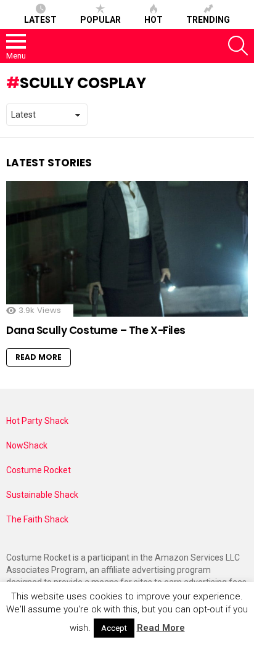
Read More (38, 357)
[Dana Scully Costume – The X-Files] (127, 249)
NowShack (26, 445)
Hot (153, 20)
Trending (208, 20)
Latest (40, 20)
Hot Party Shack (37, 421)
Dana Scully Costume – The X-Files (96, 330)
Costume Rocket (38, 470)
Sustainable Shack (42, 495)
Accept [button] (114, 628)
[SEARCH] (238, 45)
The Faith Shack (37, 519)
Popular (100, 20)
